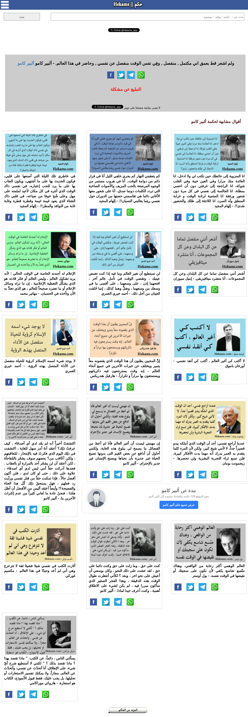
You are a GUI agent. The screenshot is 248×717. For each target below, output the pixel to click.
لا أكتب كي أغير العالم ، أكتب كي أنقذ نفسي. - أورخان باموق (209, 363)
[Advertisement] (124, 42)
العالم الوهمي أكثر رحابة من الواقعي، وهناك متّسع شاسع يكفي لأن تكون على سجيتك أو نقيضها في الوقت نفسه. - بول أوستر (209, 570)
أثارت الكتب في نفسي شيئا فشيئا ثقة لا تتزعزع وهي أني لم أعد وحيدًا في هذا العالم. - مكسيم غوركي (39, 570)
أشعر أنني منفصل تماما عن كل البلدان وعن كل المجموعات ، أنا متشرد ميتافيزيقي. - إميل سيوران (209, 276)
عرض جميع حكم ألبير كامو (179, 505)
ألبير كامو (26, 63)
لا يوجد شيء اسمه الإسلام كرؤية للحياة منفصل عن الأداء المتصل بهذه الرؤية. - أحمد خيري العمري (39, 365)
